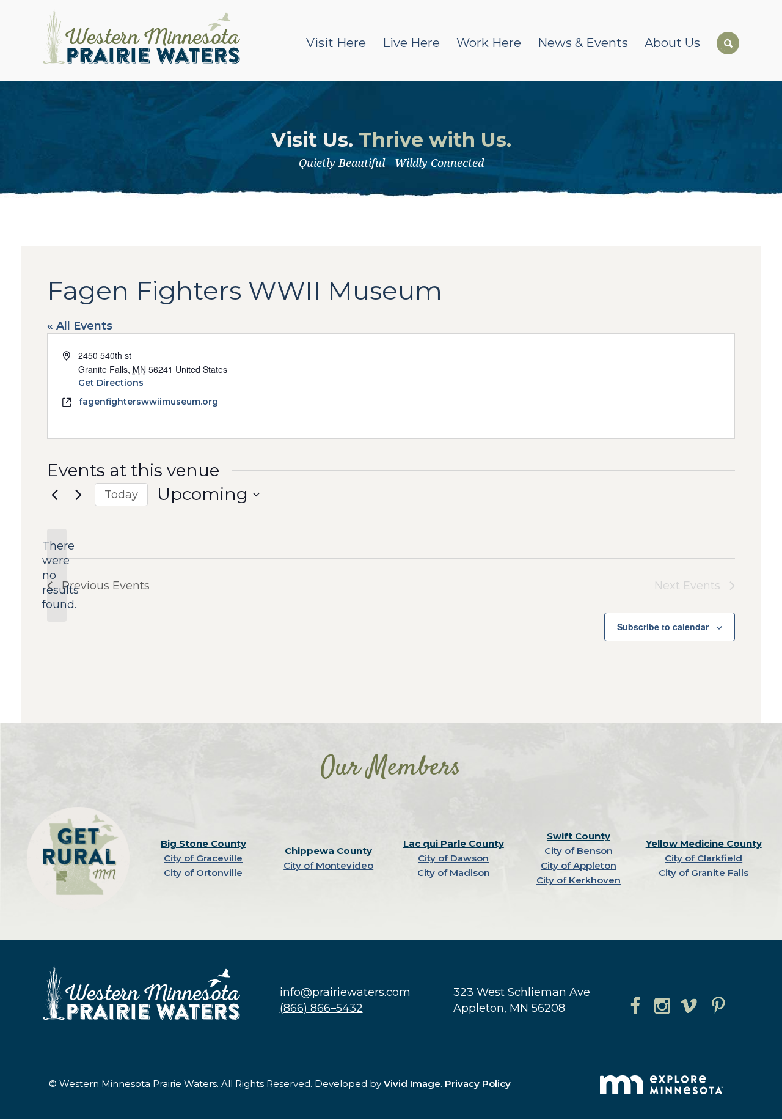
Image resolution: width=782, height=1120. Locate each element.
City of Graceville (203, 858)
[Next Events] (78, 494)
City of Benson (578, 851)
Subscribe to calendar (663, 627)
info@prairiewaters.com (345, 992)
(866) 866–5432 (321, 1008)
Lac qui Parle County (453, 843)
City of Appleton (578, 865)
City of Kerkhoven (578, 880)
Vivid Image (412, 1083)
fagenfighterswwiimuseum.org (148, 401)
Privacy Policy (478, 1083)
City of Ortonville (203, 873)
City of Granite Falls (703, 873)
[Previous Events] (54, 494)
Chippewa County (328, 851)
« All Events (79, 326)
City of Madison (453, 873)
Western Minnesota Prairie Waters (144, 36)
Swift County (578, 836)
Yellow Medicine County (704, 843)
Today (121, 494)
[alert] (57, 575)
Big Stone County (203, 843)
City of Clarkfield (703, 858)
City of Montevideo (328, 865)
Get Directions (111, 382)
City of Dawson (453, 858)
